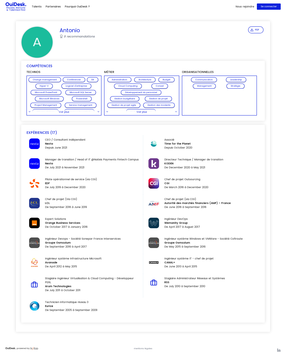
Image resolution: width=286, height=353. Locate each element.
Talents (37, 6)
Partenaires (53, 6)
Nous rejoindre (245, 6)
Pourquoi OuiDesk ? (77, 6)
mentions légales (143, 348)
